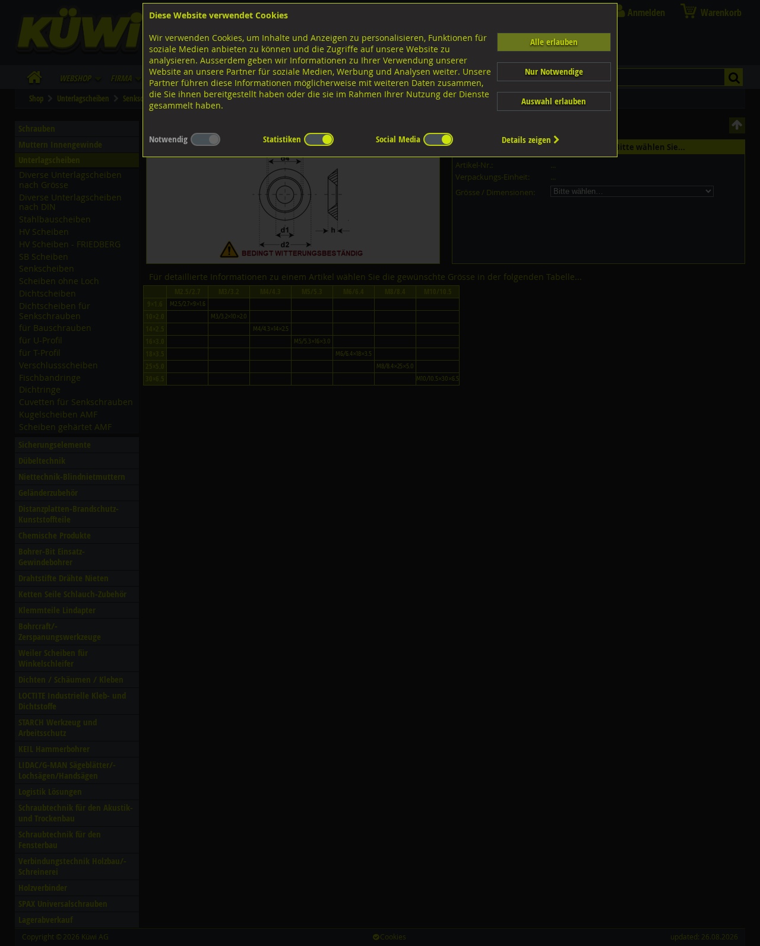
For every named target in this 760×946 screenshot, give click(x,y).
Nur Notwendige (554, 71)
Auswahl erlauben (553, 101)
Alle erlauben (554, 42)
